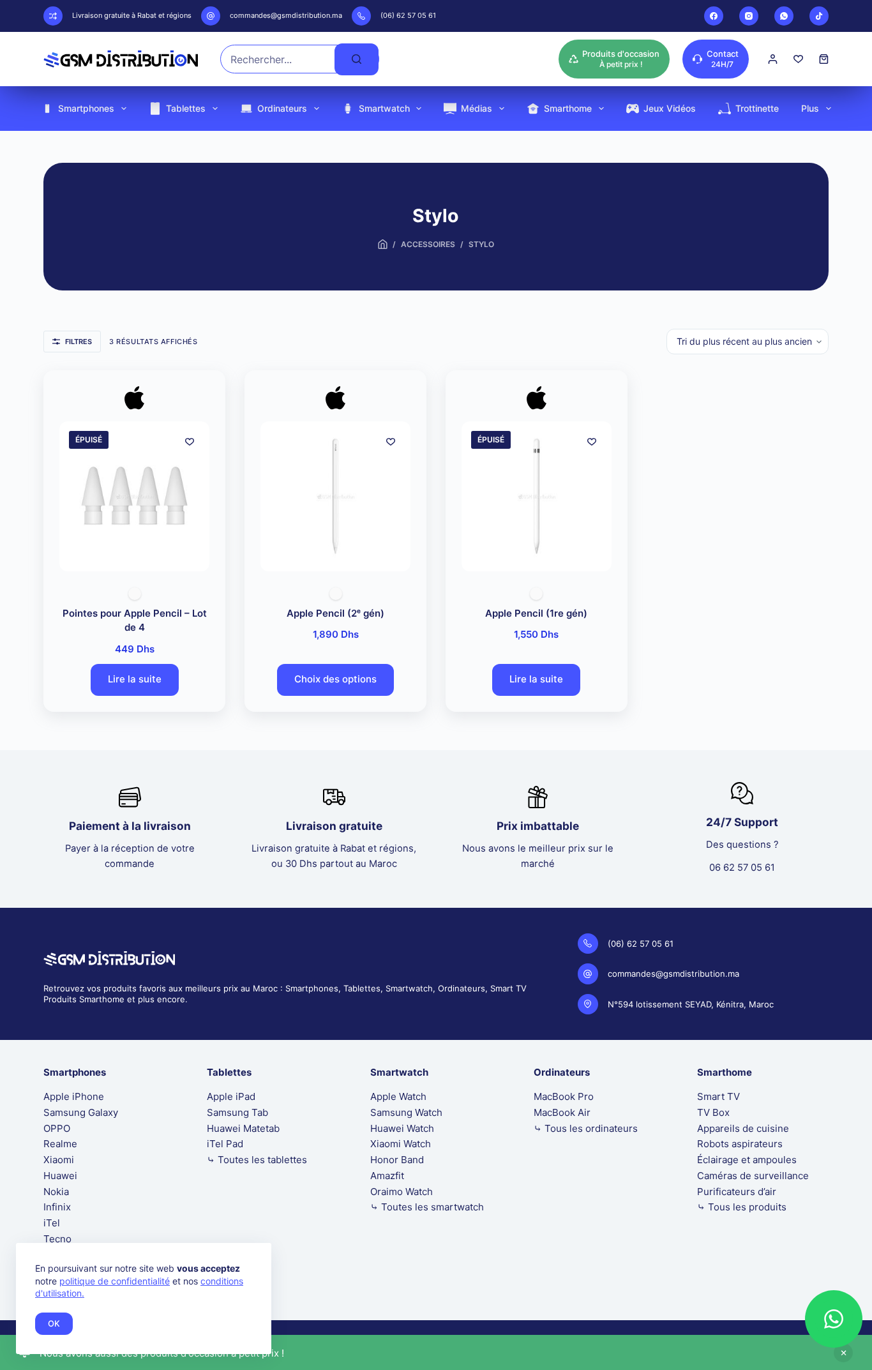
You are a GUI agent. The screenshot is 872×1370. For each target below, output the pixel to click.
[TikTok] (819, 16)
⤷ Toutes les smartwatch (427, 1207)
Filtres (78, 341)
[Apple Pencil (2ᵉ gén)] (335, 496)
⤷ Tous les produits (741, 1207)
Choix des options (335, 679)
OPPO (56, 1128)
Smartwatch (384, 108)
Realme (60, 1144)
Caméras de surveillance (753, 1176)
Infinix (57, 1207)
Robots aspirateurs (740, 1144)
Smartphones (86, 108)
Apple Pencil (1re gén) (536, 613)
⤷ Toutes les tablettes (257, 1160)
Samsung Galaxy (80, 1112)
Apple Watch (398, 1096)
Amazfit (387, 1176)
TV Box (713, 1112)
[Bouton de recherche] (357, 59)
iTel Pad (225, 1144)
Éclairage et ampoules (747, 1160)
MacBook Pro (564, 1096)
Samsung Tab (237, 1112)
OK (54, 1323)
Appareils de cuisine (743, 1128)
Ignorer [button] (843, 1352)
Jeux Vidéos (669, 108)
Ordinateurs (282, 108)
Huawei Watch (402, 1128)
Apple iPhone (73, 1096)
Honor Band (397, 1160)
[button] (834, 1319)
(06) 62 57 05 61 (408, 15)
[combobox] (278, 59)
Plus (810, 108)
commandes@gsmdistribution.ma (286, 15)
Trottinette (757, 108)
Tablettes (186, 108)
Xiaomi (58, 1160)
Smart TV (718, 1096)
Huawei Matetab (243, 1128)
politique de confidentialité (114, 1281)
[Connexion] (773, 59)
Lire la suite (135, 679)
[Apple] (134, 400)
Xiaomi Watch (400, 1144)
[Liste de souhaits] (798, 59)
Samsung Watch (406, 1112)
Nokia (56, 1192)
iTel (51, 1223)
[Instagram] (748, 16)
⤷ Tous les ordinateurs (586, 1128)
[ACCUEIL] (382, 245)
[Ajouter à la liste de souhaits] (189, 441)
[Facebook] (713, 16)
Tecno (57, 1239)
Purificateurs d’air (736, 1192)
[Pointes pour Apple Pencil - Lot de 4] (134, 496)
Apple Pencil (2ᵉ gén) (335, 613)
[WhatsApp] (783, 16)
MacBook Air (562, 1112)
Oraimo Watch (401, 1192)
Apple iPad (231, 1096)
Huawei (60, 1176)
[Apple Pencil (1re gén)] (537, 496)
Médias (476, 108)
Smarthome (568, 108)
